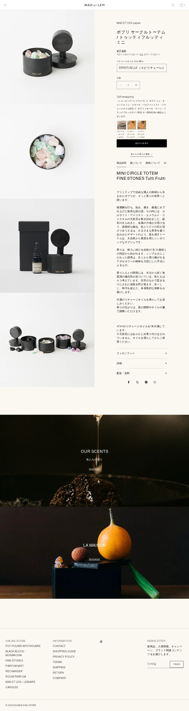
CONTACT (59, 646)
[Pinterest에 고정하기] (146, 382)
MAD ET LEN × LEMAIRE (20, 681)
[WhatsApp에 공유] (155, 382)
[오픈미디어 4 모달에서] (47, 340)
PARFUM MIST (15, 665)
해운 (141, 54)
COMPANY (59, 678)
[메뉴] (8, 5)
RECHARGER (14, 671)
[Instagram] (104, 642)
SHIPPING (59, 667)
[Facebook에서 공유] (129, 382)
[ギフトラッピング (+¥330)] (121, 125)
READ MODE (94, 469)
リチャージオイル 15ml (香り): (130, 61)
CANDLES (12, 687)
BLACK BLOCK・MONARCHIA (16, 653)
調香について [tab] (153, 163)
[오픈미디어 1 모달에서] (47, 57)
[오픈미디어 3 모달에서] (47, 246)
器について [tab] (136, 163)
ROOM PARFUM (16, 676)
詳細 (119, 363)
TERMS (57, 662)
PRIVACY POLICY (64, 656)
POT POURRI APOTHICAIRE (23, 646)
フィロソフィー (126, 353)
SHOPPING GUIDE (64, 651)
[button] (173, 5)
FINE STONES (14, 660)
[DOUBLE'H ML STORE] (94, 5)
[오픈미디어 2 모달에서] (47, 151)
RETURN (58, 672)
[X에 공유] (137, 382)
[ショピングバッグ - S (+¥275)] (131, 125)
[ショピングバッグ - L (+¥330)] (141, 125)
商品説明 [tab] (121, 163)
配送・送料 (123, 373)
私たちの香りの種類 (140, 154)
